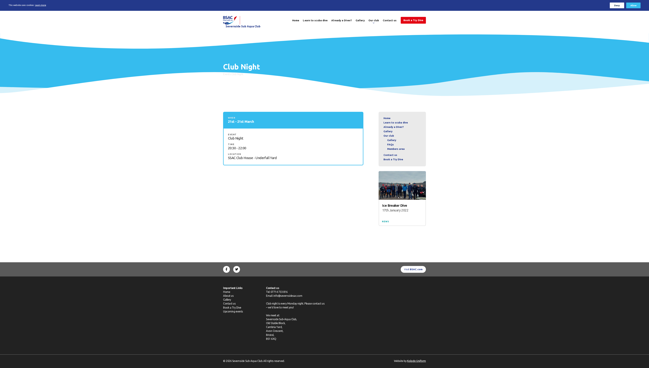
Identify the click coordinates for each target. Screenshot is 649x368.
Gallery (360, 20)
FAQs (390, 144)
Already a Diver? (341, 20)
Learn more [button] (40, 5)
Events (227, 74)
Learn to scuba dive (315, 20)
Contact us (390, 20)
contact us (318, 303)
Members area (396, 148)
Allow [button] (633, 5)
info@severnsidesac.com (287, 295)
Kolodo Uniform (416, 360)
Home (295, 20)
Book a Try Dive (232, 307)
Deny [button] (617, 5)
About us (228, 295)
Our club (373, 20)
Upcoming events (233, 311)
